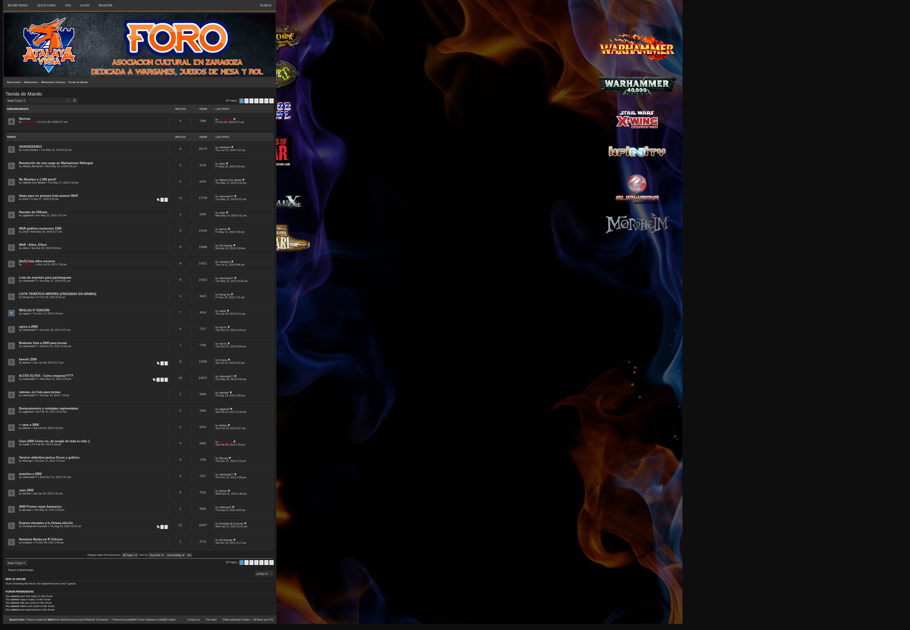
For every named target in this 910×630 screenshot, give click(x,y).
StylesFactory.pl (70, 619)
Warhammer (31, 82)
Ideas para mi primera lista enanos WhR (48, 196)
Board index (14, 82)
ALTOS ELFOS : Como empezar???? (46, 375)
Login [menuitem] (84, 5)
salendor (224, 392)
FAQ (68, 5)
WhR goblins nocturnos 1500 (40, 228)
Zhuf (25, 199)
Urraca (223, 360)
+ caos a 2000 (29, 425)
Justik (26, 444)
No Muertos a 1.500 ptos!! (37, 179)
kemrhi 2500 (28, 359)
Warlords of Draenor (96, 619)
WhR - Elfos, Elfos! (33, 245)
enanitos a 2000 (30, 474)
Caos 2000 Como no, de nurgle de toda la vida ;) (54, 441)
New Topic (15, 100)
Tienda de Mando (78, 82)
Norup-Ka (28, 297)
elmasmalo (29, 121)
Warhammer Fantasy (53, 82)
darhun (223, 229)
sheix (222, 163)
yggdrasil (28, 215)
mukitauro (224, 147)
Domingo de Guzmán (35, 526)
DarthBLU (29, 264)
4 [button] (256, 101)
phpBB (131, 619)
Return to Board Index (21, 570)
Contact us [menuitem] (193, 619)
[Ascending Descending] (176, 554)
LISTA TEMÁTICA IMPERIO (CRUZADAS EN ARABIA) (57, 294)
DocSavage (225, 245)
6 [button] (266, 101)
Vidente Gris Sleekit (34, 182)
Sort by (143, 554)
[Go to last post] (234, 119)
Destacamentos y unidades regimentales (48, 408)
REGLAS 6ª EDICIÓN (34, 310)
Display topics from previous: (104, 554)
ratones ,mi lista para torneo (39, 392)
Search (265, 5)
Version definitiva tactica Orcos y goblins (49, 457)
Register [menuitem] (105, 5)
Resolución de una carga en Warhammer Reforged (56, 163)
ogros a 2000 (28, 326)
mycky (223, 327)
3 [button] (251, 101)
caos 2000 (26, 490)
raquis (26, 313)
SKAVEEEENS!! (30, 146)
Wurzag (27, 460)
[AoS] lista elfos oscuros (37, 261)
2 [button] (246, 101)
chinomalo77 (226, 196)
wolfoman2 (225, 507)
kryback (27, 542)
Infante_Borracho (32, 166)
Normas (24, 118)
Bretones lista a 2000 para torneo (43, 343)
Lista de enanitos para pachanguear (45, 277)
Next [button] (271, 100)
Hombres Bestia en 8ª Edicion (41, 539)
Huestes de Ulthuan (33, 212)
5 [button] (261, 101)
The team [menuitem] (211, 619)
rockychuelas (30, 149)
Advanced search (75, 100)
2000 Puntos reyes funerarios (40, 506)
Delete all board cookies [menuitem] (236, 619)
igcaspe (27, 509)
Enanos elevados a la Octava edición (46, 523)
